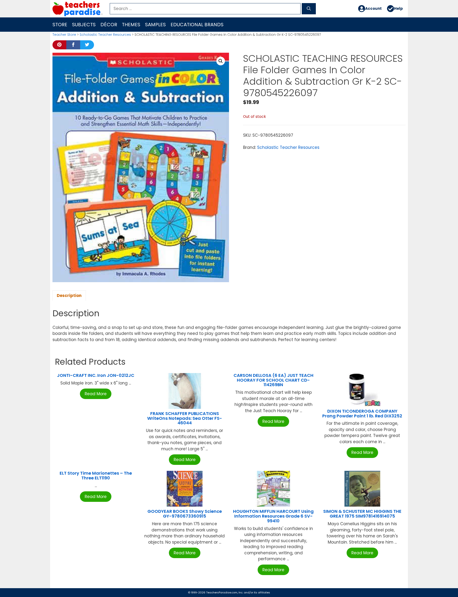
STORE (59, 24)
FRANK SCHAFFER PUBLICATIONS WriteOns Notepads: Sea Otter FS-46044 (184, 418)
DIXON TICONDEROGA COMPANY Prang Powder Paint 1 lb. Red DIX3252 (362, 413)
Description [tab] (69, 295)
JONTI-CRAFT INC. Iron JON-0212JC (95, 375)
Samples (155, 24)
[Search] (309, 9)
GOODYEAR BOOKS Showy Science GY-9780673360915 (184, 513)
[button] (220, 61)
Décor (108, 24)
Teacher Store (64, 34)
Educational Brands (197, 24)
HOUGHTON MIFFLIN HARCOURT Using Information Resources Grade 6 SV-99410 (273, 516)
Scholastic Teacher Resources (105, 34)
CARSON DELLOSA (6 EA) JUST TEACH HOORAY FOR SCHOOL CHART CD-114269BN (273, 380)
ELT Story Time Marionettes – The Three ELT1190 (96, 475)
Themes (131, 24)
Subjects (84, 24)
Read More (96, 394)
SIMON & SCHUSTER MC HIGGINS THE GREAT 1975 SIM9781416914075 (362, 513)
